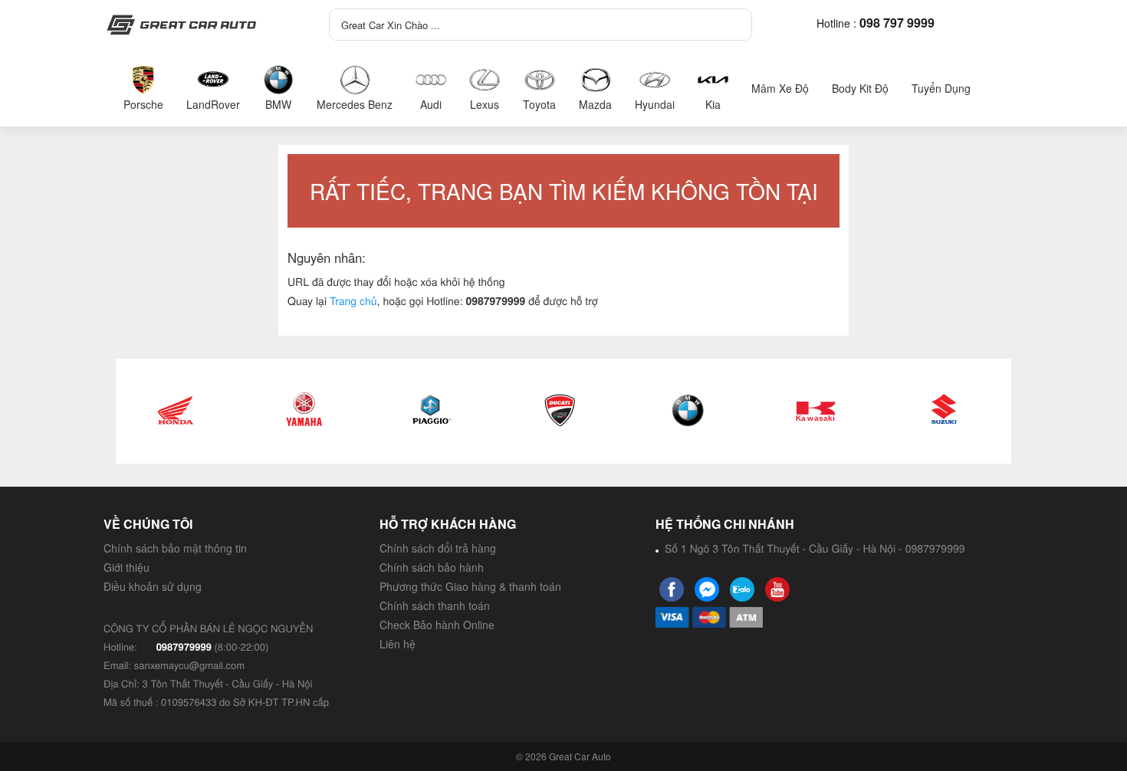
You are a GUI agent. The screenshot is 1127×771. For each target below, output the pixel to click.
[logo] (199, 24)
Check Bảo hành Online (437, 624)
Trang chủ (353, 300)
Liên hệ (398, 643)
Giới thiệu (127, 567)
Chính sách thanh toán (435, 605)
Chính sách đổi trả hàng (438, 548)
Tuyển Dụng (941, 88)
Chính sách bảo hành (432, 567)
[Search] (730, 20)
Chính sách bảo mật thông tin (175, 548)
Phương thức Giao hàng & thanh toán (470, 586)
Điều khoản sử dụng (153, 586)
